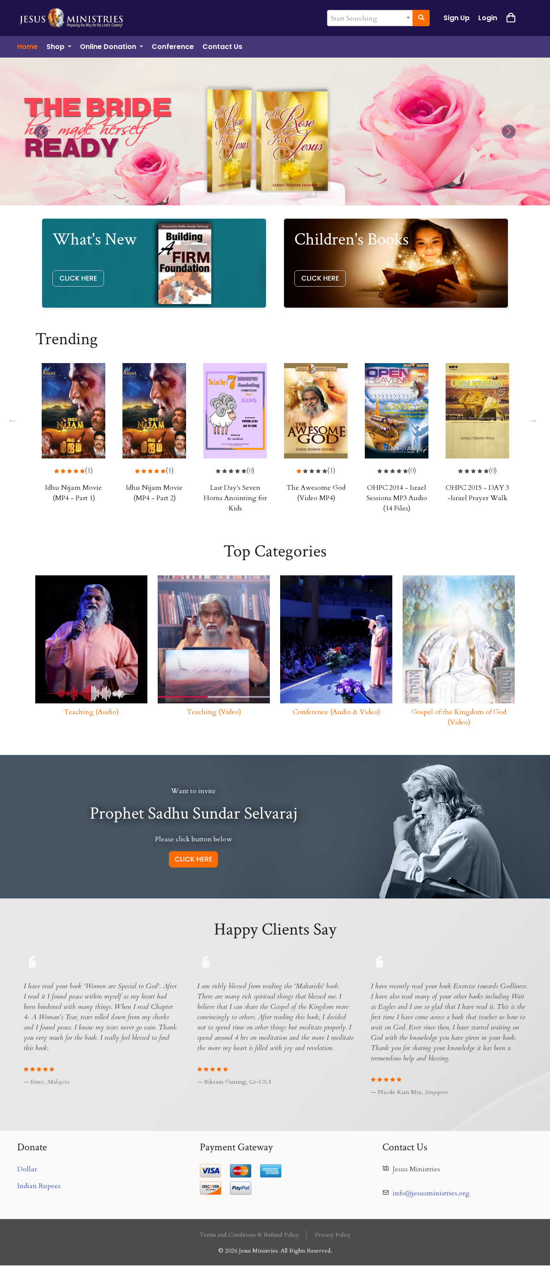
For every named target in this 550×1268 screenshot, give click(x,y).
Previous (11, 418)
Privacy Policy (333, 1235)
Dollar (27, 1169)
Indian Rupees (39, 1186)
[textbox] (369, 18)
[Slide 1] (275, 194)
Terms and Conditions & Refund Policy (249, 1235)
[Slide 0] (259, 194)
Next (532, 418)
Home (27, 47)
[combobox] (370, 18)
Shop (56, 47)
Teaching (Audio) (91, 712)
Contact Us (222, 47)
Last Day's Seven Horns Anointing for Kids (235, 498)
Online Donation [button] (109, 47)
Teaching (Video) (214, 712)
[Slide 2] (290, 194)
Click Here (78, 278)
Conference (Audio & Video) (336, 712)
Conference (173, 47)
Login (487, 18)
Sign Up (456, 18)
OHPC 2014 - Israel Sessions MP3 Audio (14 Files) (397, 498)
